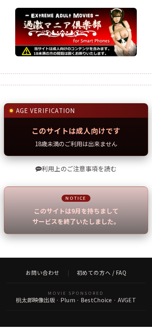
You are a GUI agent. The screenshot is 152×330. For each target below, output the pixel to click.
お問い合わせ (43, 273)
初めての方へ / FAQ (102, 273)
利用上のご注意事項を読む (79, 168)
